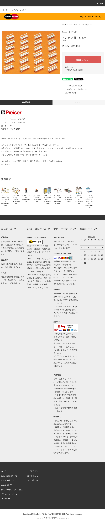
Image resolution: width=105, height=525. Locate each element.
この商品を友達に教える (73, 86)
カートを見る (32, 476)
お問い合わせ (32, 480)
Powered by (39, 518)
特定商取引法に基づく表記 (74, 70)
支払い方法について (9, 476)
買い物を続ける (70, 93)
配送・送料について (9, 480)
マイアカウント (33, 471)
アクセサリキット (87, 24)
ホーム (5, 10)
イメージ (79, 102)
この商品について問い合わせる (76, 89)
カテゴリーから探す (19, 10)
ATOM (8, 499)
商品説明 (26, 102)
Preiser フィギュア (74, 24)
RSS (3, 499)
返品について (69, 67)
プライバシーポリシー (10, 494)
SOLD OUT (83, 59)
